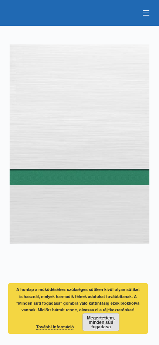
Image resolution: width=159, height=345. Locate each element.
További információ (55, 326)
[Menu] (146, 13)
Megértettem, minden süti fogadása (101, 322)
